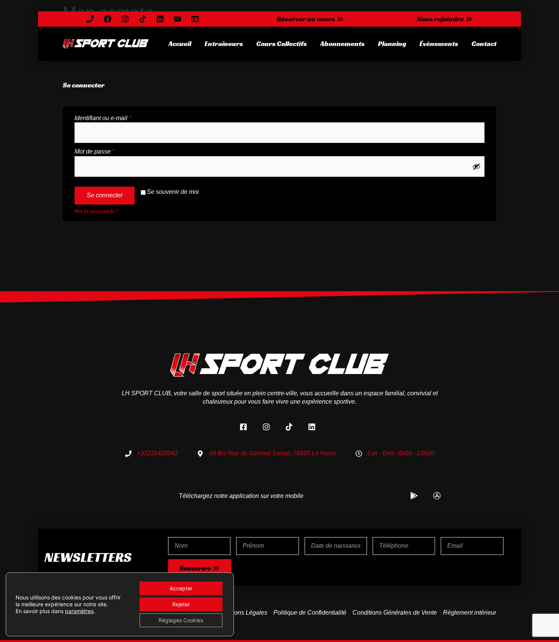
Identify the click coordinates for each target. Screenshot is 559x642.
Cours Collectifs (281, 43)
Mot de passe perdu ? (96, 211)
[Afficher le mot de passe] (476, 166)
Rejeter (181, 604)
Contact (484, 43)
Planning (392, 43)
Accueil (179, 43)
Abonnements (342, 43)
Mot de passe (109, 151)
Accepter (181, 588)
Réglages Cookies (181, 620)
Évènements (438, 43)
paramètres (79, 611)
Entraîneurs (224, 43)
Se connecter (104, 195)
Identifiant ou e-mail (117, 117)
